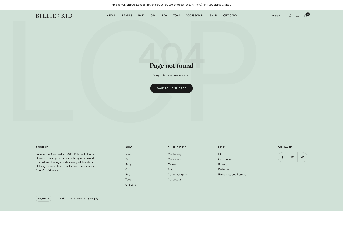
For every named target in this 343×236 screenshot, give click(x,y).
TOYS (176, 15)
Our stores (174, 159)
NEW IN (111, 15)
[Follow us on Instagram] (292, 157)
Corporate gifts (177, 174)
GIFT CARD (230, 15)
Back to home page (171, 88)
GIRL (153, 15)
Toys (128, 179)
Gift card (130, 184)
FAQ (221, 154)
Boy (127, 174)
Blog (170, 169)
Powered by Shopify (87, 198)
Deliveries (224, 169)
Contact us (174, 179)
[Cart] (305, 15)
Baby (128, 164)
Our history (174, 154)
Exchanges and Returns (232, 174)
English (276, 15)
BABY (141, 15)
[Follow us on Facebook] (283, 157)
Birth (128, 159)
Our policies (225, 159)
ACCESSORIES (195, 15)
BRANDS (127, 15)
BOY (164, 15)
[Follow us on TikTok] (302, 157)
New (128, 154)
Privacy (222, 164)
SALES (214, 15)
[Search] (290, 15)
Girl (127, 169)
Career (172, 164)
